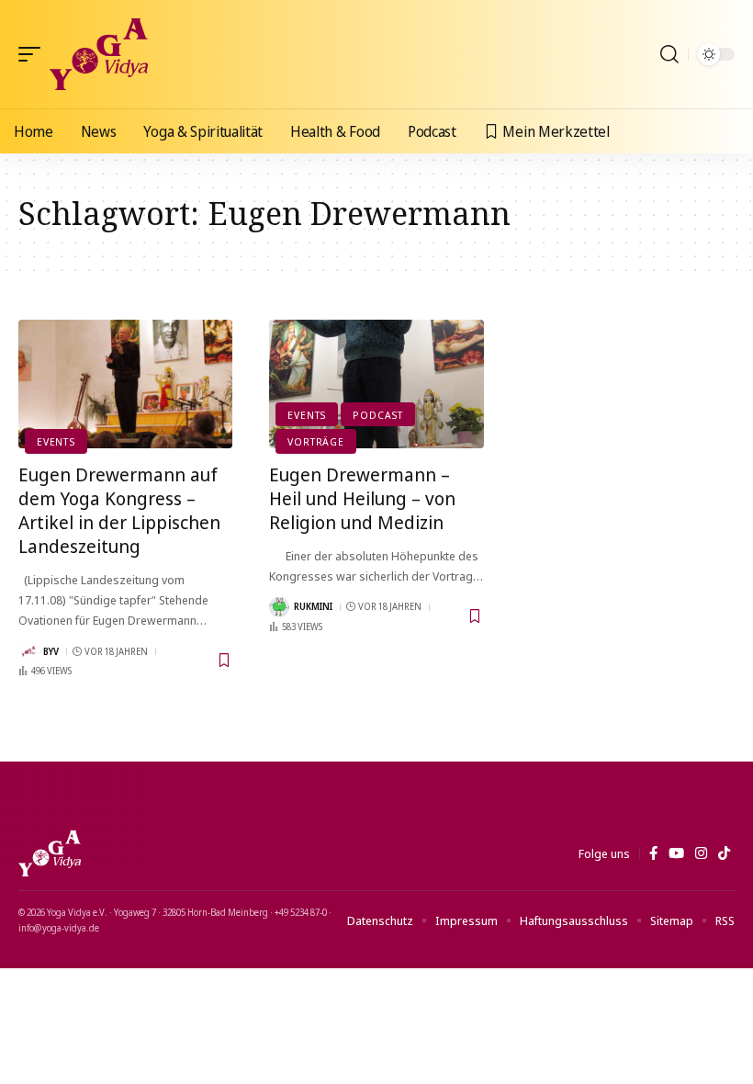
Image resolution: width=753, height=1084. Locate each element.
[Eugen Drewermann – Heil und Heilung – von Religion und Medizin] (376, 384)
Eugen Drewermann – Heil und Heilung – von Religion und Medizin (362, 498)
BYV (51, 651)
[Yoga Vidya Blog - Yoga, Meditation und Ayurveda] (99, 54)
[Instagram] (701, 853)
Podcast (377, 415)
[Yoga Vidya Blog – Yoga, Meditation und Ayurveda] (49, 853)
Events (56, 441)
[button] (34, 54)
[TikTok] (724, 853)
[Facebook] (653, 853)
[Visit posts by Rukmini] (279, 607)
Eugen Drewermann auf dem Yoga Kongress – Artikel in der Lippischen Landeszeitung (119, 510)
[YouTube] (676, 853)
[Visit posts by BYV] (28, 651)
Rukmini (313, 606)
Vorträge (315, 441)
